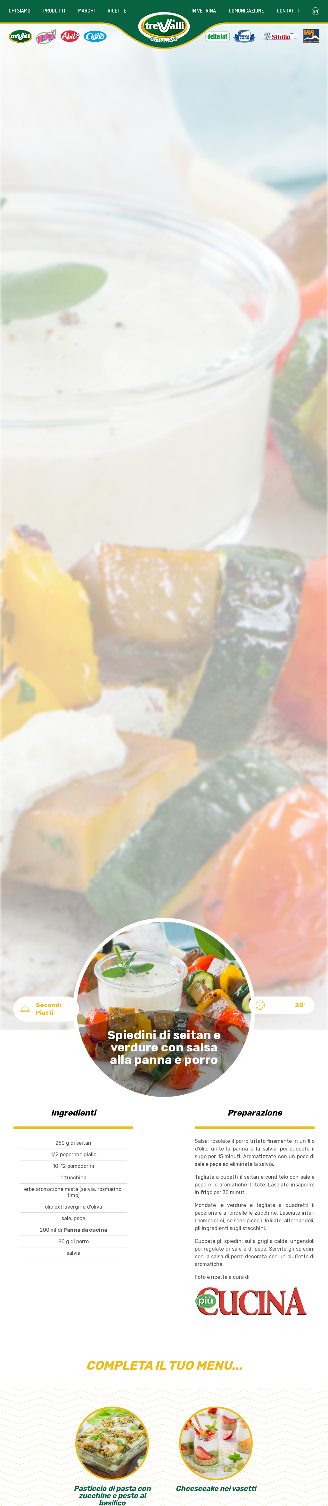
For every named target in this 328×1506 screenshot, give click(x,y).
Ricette (117, 10)
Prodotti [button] (54, 10)
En (315, 11)
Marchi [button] (86, 10)
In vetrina (204, 10)
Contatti (288, 10)
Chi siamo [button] (19, 10)
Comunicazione (246, 10)
